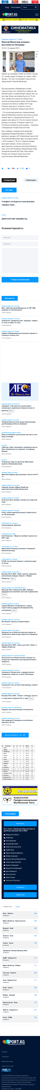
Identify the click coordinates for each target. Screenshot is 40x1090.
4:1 (35, 1010)
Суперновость (6, 523)
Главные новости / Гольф (10, 198)
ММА (15, 472)
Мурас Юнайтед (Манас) (14, 853)
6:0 (35, 921)
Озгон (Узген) (10, 874)
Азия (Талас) (10, 877)
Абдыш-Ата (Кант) (12, 834)
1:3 (35, 1002)
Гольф (19, 39)
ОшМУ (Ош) (10, 850)
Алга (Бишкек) (11, 841)
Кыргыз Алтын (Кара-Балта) (16, 859)
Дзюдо (16, 630)
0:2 (35, 928)
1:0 (35, 943)
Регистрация (15, 7)
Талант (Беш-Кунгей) (13, 862)
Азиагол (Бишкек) (12, 865)
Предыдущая (9, 180)
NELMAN (18, 1089)
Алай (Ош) (9, 838)
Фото (11, 411)
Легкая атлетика (19, 655)
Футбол (17, 306)
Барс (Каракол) (11, 871)
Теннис (16, 331)
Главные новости (7, 306)
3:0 (35, 995)
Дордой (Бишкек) (12, 844)
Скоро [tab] (17, 906)
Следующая (30, 180)
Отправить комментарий (20, 280)
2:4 (35, 936)
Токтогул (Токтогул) (13, 880)
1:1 (35, 958)
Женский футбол (20, 588)
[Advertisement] (20, 361)
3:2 (35, 973)
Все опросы (20, 823)
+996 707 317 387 (8, 1066)
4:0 (35, 913)
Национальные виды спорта (11, 432)
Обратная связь (7, 1061)
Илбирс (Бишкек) (12, 856)
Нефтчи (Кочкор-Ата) (13, 847)
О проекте (5, 1056)
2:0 (35, 988)
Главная (4, 1052)
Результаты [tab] (7, 906)
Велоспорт (18, 707)
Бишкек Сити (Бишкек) (14, 868)
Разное (16, 420)
